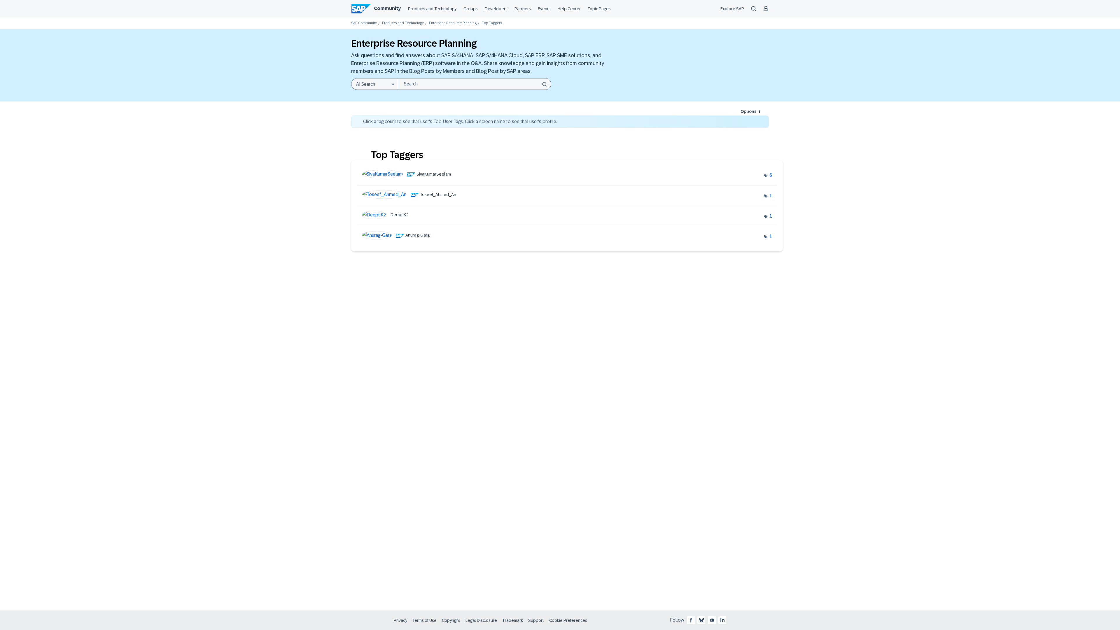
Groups (470, 8)
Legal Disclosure (481, 620)
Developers (496, 8)
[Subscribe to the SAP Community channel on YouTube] (712, 620)
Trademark (512, 620)
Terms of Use (424, 620)
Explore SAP (732, 8)
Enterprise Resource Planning (453, 23)
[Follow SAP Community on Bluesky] (701, 620)
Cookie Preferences (568, 620)
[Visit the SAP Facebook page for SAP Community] (691, 620)
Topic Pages (599, 8)
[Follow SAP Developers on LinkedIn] (722, 620)
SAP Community (364, 23)
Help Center (569, 8)
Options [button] (748, 111)
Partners (522, 8)
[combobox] (474, 84)
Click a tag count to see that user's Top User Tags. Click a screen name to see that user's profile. (460, 121)
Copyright (451, 620)
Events (544, 8)
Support (536, 620)
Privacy (400, 620)
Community (387, 8)
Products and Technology (432, 8)
